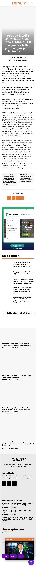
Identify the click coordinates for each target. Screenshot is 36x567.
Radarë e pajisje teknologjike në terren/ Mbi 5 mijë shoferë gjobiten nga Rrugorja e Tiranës (22, 299)
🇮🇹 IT (20, 556)
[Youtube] (14, 483)
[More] (27, 198)
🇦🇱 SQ (5, 556)
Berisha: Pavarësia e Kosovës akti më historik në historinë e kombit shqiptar (26, 179)
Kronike (4, 523)
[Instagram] (9, 483)
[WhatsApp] (22, 198)
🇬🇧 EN (13, 556)
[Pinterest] (18, 198)
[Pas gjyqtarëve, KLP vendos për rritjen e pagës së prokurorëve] (7, 273)
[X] (13, 198)
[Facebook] (9, 198)
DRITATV (23, 57)
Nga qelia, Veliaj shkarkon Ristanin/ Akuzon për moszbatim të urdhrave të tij (22, 264)
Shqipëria (18, 32)
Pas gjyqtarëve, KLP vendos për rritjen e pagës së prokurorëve (23, 273)
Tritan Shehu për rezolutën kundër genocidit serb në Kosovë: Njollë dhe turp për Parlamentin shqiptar (9, 180)
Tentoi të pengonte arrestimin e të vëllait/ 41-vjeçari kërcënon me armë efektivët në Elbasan (23, 281)
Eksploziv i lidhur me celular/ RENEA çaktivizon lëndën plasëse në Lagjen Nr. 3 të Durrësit (22, 290)
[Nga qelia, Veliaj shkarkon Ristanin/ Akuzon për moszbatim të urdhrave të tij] (7, 264)
